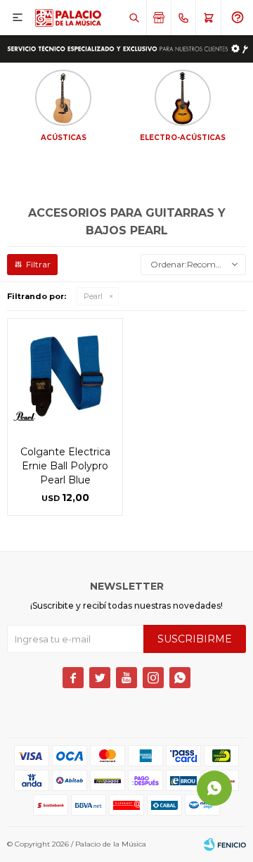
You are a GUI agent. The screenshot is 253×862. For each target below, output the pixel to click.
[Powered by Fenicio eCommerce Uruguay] (225, 844)
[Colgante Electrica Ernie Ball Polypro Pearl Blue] (65, 376)
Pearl (93, 296)
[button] (134, 17)
